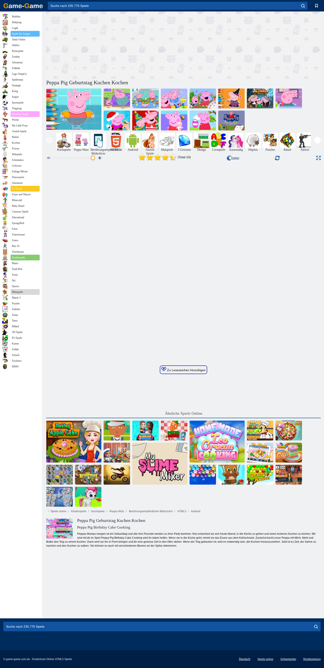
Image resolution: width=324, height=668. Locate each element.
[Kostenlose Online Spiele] (23, 5)
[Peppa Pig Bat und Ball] (231, 120)
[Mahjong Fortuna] (59, 497)
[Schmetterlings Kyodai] (59, 475)
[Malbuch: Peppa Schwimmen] (73, 109)
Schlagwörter (288, 659)
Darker (235, 158)
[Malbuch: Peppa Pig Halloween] (231, 98)
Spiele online (58, 511)
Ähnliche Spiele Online (183, 413)
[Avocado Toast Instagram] (260, 453)
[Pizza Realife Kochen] (289, 430)
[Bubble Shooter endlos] (231, 475)
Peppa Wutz (116, 511)
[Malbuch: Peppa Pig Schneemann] (117, 120)
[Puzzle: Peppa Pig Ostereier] (203, 120)
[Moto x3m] (117, 475)
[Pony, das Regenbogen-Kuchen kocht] (289, 453)
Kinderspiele (78, 511)
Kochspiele (98, 511)
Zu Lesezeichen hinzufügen (186, 370)
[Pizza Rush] (174, 430)
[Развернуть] (318, 158)
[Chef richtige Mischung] (260, 430)
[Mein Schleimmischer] (159, 464)
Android (195, 511)
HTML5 (181, 511)
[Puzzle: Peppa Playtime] (174, 98)
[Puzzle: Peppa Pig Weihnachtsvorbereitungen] (145, 120)
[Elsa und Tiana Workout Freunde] (145, 430)
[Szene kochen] (117, 453)
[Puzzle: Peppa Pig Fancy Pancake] (289, 98)
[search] (303, 6)
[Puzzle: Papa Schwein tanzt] (117, 98)
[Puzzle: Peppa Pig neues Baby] (174, 120)
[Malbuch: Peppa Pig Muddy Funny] (203, 98)
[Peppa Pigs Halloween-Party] (260, 98)
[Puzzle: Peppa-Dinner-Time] (145, 98)
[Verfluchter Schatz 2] (88, 475)
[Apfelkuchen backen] (73, 442)
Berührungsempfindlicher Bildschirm (150, 511)
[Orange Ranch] (260, 475)
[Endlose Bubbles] (203, 475)
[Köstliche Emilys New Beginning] (289, 475)
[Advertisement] (115, 45)
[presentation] (49, 140)
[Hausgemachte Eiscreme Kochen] (217, 442)
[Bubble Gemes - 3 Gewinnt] (88, 497)
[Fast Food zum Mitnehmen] (117, 430)
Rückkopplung (312, 659)
